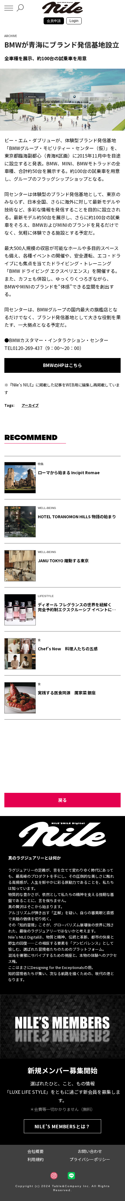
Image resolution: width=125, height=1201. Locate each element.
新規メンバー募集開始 (62, 1070)
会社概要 (35, 1151)
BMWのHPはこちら (62, 365)
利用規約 (35, 1159)
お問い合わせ (90, 1151)
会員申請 (54, 21)
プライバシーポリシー (89, 1159)
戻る (62, 800)
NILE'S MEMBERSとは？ (63, 1126)
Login (73, 21)
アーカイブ (30, 405)
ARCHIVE (10, 36)
